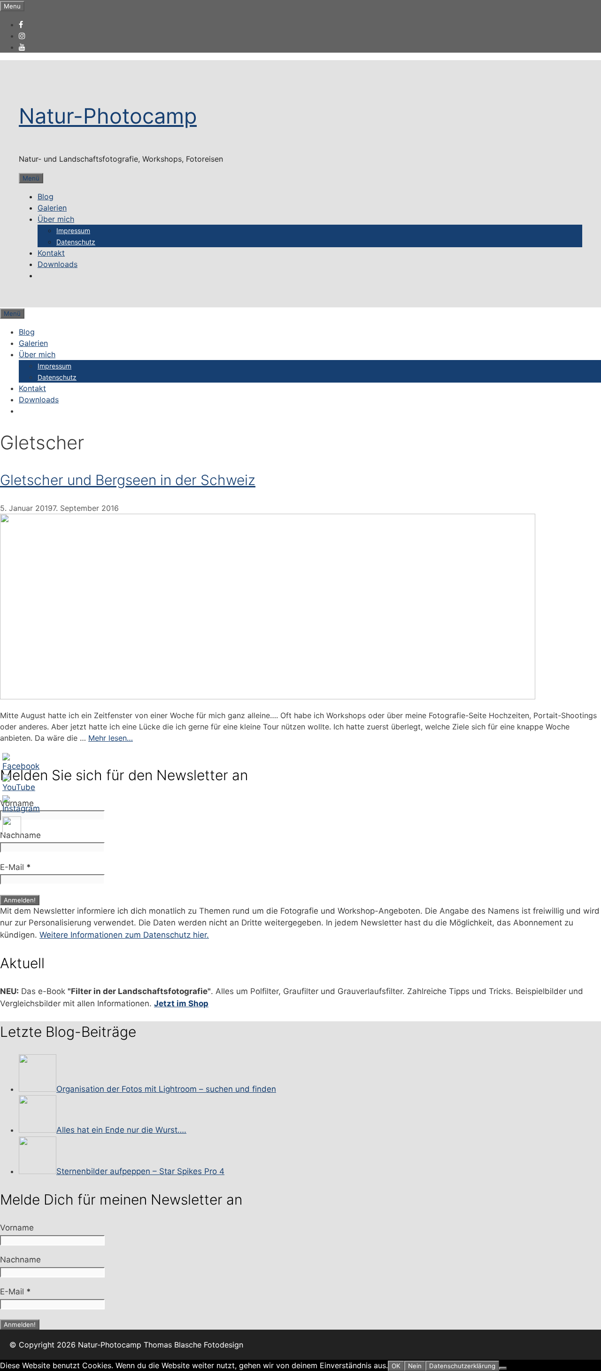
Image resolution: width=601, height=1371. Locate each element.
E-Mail (15, 867)
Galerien (52, 207)
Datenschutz (75, 242)
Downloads (57, 264)
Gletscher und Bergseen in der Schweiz (127, 479)
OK (396, 1366)
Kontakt (51, 253)
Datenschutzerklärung (462, 1366)
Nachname (20, 835)
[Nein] (503, 1368)
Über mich (56, 219)
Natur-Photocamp (108, 116)
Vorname (17, 803)
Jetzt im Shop (181, 1003)
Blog (46, 196)
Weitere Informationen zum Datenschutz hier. (124, 935)
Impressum (73, 231)
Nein (415, 1366)
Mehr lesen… (110, 738)
